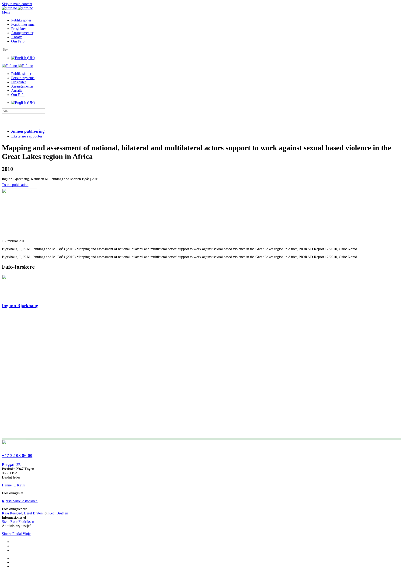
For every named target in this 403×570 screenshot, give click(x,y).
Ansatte (16, 37)
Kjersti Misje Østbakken (20, 501)
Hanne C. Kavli (13, 485)
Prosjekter (18, 29)
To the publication (15, 185)
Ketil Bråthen (58, 513)
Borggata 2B (11, 465)
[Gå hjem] (17, 8)
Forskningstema (23, 24)
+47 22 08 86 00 (17, 455)
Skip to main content (17, 4)
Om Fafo (17, 41)
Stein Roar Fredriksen (18, 522)
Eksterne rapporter (26, 136)
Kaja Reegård (12, 513)
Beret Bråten (33, 513)
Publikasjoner (21, 20)
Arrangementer (22, 33)
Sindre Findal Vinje (16, 534)
